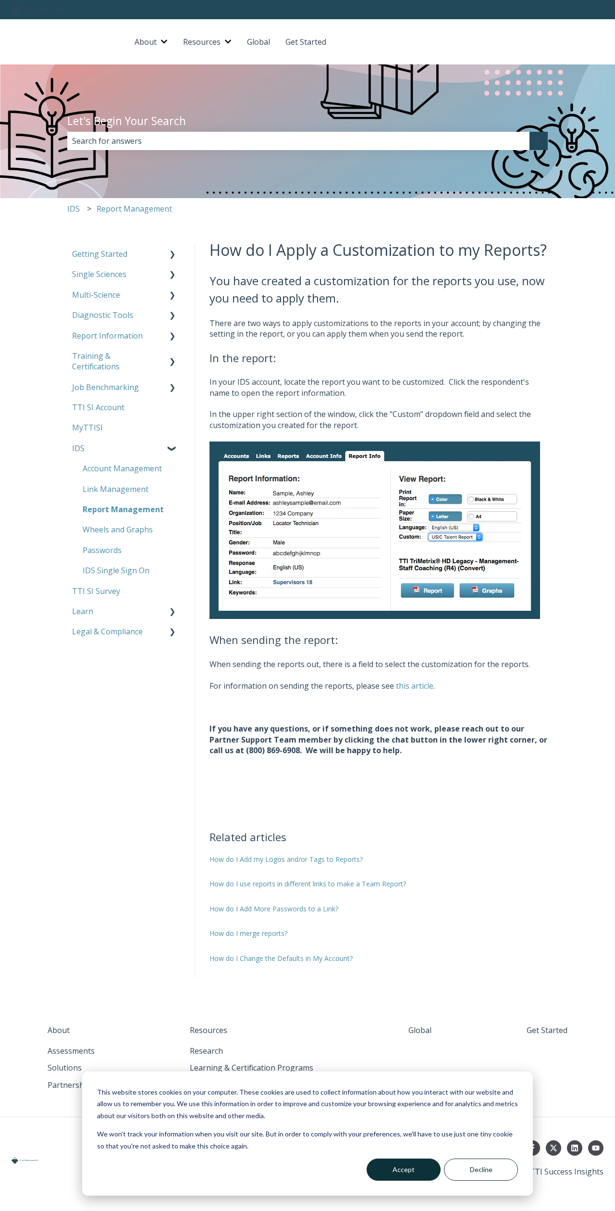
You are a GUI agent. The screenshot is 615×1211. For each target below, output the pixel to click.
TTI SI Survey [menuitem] (96, 591)
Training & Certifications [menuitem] (96, 361)
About (146, 42)
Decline (481, 1169)
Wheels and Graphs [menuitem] (118, 529)
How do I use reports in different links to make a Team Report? (307, 883)
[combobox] (298, 141)
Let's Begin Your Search (126, 120)
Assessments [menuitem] (71, 1051)
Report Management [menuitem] (123, 509)
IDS (73, 208)
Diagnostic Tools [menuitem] (102, 315)
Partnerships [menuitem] (71, 1085)
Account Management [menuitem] (122, 468)
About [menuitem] (59, 1030)
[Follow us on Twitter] (553, 1148)
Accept (404, 1169)
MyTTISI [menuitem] (87, 427)
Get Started (305, 42)
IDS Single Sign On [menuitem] (116, 570)
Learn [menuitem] (82, 611)
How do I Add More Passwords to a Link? (273, 908)
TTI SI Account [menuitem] (98, 407)
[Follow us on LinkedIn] (574, 1148)
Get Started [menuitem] (547, 1030)
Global (258, 42)
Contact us (574, 42)
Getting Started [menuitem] (99, 254)
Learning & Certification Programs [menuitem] (251, 1067)
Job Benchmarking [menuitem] (105, 387)
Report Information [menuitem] (107, 335)
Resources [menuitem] (208, 1030)
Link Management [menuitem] (115, 489)
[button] (172, 255)
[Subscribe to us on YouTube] (595, 1148)
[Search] (538, 141)
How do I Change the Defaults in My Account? (281, 958)
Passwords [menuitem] (102, 550)
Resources (202, 42)
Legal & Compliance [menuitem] (107, 631)
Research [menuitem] (206, 1051)
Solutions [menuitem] (65, 1067)
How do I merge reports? (248, 933)
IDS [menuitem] (78, 448)
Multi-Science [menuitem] (96, 295)
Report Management (134, 208)
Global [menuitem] (419, 1030)
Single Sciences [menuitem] (99, 274)
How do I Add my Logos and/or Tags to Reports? (286, 859)
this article (414, 686)
